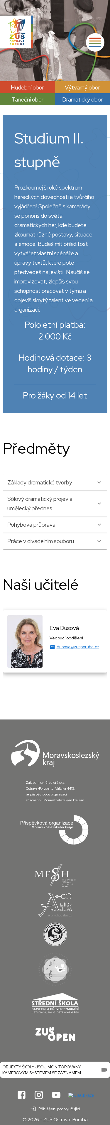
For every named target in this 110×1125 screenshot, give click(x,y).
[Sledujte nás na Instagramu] (39, 1095)
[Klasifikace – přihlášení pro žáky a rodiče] (81, 1095)
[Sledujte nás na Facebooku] (21, 1095)
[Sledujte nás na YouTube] (56, 1095)
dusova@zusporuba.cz (78, 646)
